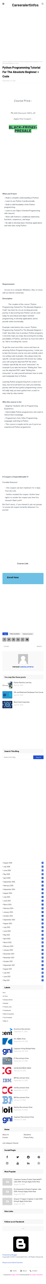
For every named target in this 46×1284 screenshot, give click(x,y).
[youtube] (17, 1163)
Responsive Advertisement (12, 1262)
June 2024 (23, 901)
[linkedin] (28, 1163)
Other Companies (8, 1014)
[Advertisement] (23, 34)
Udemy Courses (13, 61)
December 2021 (23, 954)
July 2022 (23, 927)
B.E (4, 992)
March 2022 (23, 942)
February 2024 (23, 908)
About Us (5, 1135)
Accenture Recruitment (22, 1029)
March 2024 (23, 904)
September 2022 (23, 920)
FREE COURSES (15, 634)
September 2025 (23, 882)
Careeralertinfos (25, 5)
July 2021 (23, 973)
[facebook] (7, 1156)
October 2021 (23, 961)
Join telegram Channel (10, 1143)
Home (4, 61)
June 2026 (23, 870)
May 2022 (23, 935)
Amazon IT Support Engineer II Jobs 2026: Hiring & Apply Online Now (28, 1200)
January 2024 (23, 912)
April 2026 (23, 878)
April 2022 (23, 939)
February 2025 (23, 886)
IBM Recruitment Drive (21, 1078)
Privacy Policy (28, 1137)
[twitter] (17, 1156)
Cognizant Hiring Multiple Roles (24, 1049)
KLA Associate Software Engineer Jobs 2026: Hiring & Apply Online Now (27, 1190)
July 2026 (23, 867)
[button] (23, 578)
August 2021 (23, 969)
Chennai (5, 1003)
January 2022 (23, 950)
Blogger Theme (15, 1274)
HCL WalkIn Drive (20, 1039)
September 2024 (23, 889)
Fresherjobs (7, 1010)
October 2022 (23, 916)
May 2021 (23, 980)
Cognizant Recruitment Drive (24, 1117)
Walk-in (5, 1021)
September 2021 (23, 965)
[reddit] (28, 1156)
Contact (5, 1137)
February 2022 (23, 946)
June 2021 (23, 976)
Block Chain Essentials (21, 702)
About (25, 1271)
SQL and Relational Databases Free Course (28, 692)
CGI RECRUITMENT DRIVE (22, 1068)
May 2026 (23, 874)
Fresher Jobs (7, 1007)
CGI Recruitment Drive (21, 1088)
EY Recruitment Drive (21, 1058)
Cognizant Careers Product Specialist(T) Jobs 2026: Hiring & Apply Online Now (27, 1180)
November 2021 (23, 958)
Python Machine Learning (22, 682)
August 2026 (23, 863)
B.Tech (5, 996)
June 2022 (23, 931)
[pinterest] (39, 1156)
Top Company (7, 1017)
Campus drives (8, 999)
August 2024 (23, 893)
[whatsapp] (39, 1163)
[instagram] (7, 1163)
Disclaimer (27, 1135)
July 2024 (23, 897)
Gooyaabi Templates (36, 1274)
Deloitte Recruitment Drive (23, 1107)
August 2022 (23, 923)
